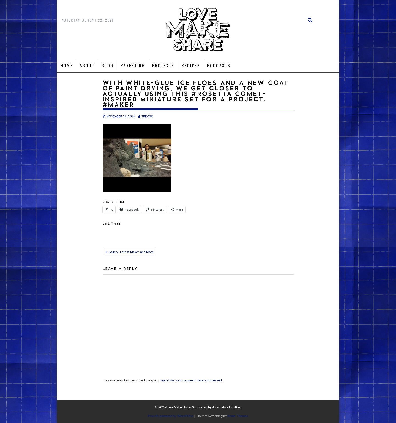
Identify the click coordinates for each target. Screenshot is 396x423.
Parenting (133, 65)
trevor (147, 116)
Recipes (191, 65)
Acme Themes (237, 416)
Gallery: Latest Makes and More (131, 252)
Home (66, 65)
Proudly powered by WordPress (170, 416)
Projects (163, 65)
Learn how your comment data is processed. (191, 380)
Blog (107, 65)
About (87, 65)
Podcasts (219, 65)
